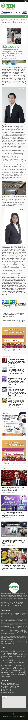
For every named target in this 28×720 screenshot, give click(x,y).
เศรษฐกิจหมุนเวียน (10, 674)
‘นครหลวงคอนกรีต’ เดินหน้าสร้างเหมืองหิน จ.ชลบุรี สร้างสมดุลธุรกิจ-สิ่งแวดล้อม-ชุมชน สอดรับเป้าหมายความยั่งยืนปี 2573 (16, 371)
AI (1, 651)
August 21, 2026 (11, 385)
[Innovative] (14, 327)
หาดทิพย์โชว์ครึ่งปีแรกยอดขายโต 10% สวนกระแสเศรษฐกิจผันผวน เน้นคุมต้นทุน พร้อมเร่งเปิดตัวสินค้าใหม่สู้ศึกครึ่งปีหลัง (17, 362)
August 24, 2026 (11, 365)
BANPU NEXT (7, 306)
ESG (11, 651)
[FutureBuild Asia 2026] (14, 11)
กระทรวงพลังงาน (11, 654)
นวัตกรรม (22, 656)
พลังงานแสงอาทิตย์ (14, 665)
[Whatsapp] (8, 64)
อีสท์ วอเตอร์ (21, 672)
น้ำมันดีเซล (3, 658)
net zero (22, 651)
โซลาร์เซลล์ (21, 674)
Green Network (13, 58)
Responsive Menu (25, 1)
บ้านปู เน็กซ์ (11, 658)
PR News (4, 45)
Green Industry (11, 367)
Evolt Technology (13, 306)
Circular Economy (5, 651)
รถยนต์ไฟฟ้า (14, 668)
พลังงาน (13, 660)
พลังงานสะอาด (12, 663)
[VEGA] (14, 60)
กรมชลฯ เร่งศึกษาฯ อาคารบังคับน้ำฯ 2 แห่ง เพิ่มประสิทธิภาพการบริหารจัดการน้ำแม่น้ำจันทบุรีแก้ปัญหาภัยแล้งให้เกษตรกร (13, 315)
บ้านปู (8, 658)
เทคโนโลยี (3, 674)
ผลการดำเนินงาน (18, 658)
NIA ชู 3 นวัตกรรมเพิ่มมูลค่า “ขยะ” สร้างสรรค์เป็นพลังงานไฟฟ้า (14, 321)
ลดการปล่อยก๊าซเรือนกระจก (18, 670)
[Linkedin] (13, 64)
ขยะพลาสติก (16, 656)
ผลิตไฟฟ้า (5, 660)
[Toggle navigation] (2, 16)
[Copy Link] (16, 64)
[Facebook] (3, 64)
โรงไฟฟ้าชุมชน (7, 676)
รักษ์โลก (6, 670)
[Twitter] (6, 64)
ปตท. (14, 658)
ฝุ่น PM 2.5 (9, 660)
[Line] (11, 64)
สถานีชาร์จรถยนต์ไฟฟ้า (7, 307)
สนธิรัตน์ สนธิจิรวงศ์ (5, 672)
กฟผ (2, 654)
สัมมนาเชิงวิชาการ (14, 672)
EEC (9, 651)
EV (14, 651)
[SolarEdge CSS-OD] (14, 412)
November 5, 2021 (5, 58)
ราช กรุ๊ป (9, 670)
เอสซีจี (16, 674)
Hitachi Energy (18, 651)
